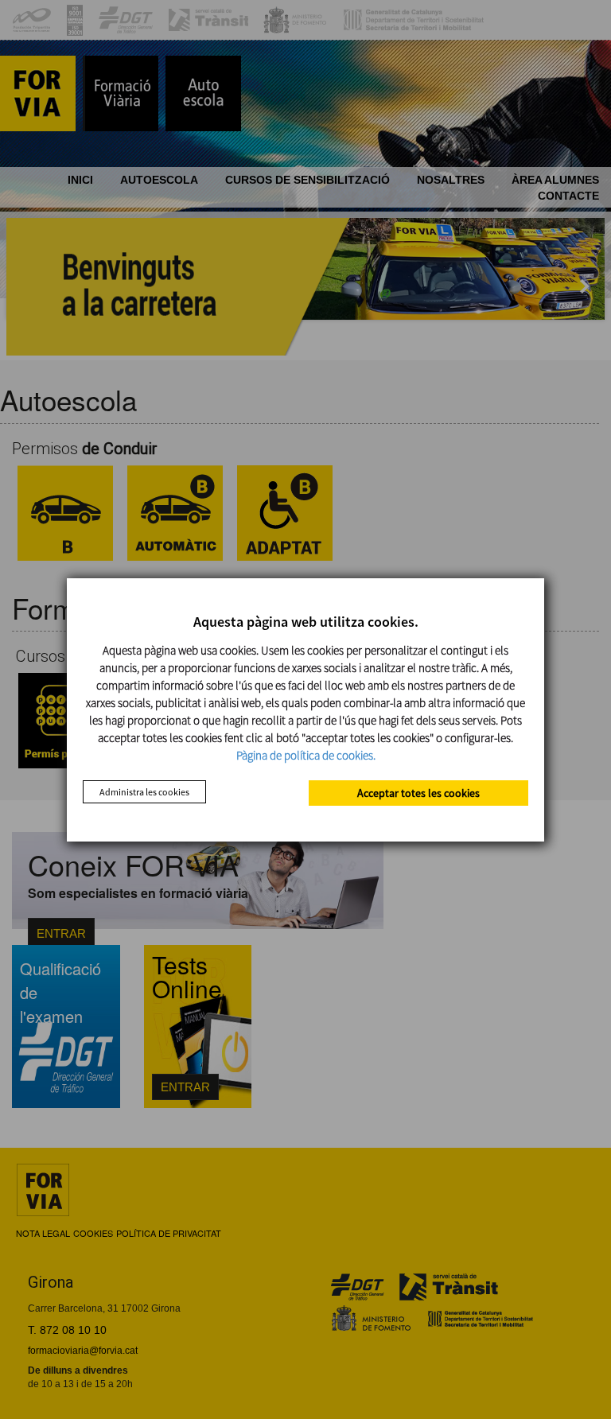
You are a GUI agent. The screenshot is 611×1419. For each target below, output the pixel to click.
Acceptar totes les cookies (418, 793)
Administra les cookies (144, 792)
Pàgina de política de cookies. (306, 755)
